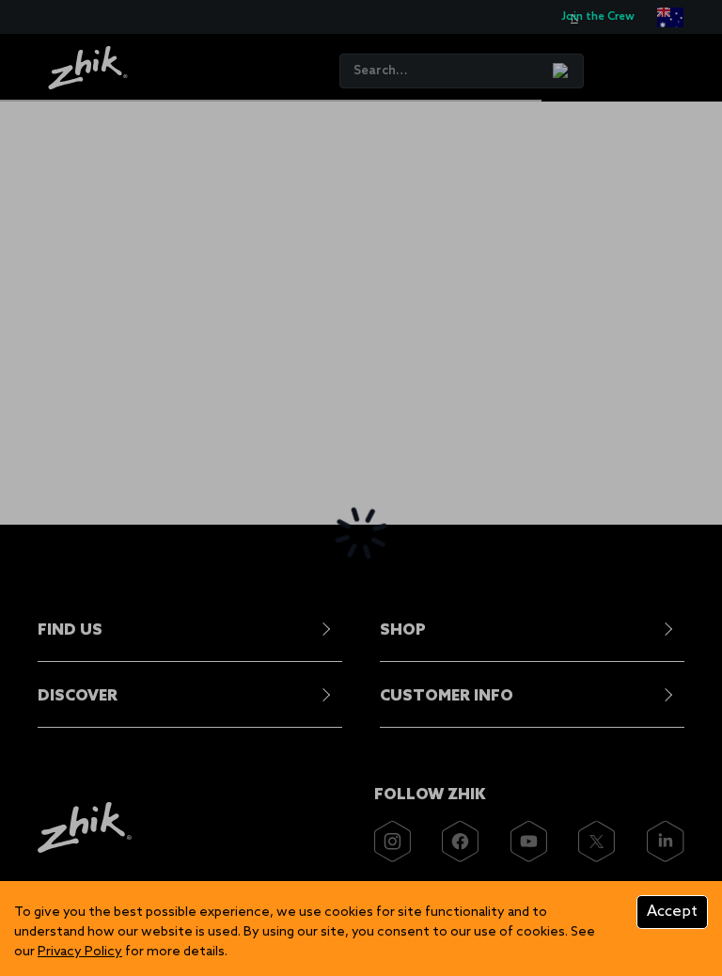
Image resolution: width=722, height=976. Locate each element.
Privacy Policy (80, 952)
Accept (672, 912)
